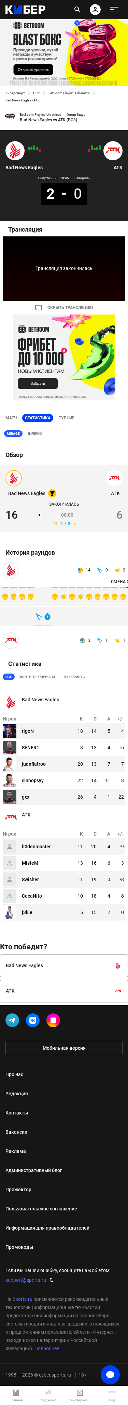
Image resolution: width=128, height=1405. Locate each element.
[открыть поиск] (77, 9)
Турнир (67, 418)
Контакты (16, 1113)
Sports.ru (22, 1299)
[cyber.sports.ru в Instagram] (54, 1021)
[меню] (114, 9)
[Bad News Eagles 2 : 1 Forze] (31, 148)
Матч (11, 418)
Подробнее (46, 1348)
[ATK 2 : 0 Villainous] (100, 147)
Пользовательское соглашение (41, 1208)
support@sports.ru (25, 1280)
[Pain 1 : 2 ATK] (97, 148)
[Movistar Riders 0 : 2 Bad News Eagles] (34, 147)
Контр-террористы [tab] (37, 677)
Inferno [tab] (35, 433)
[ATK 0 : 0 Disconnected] (95, 149)
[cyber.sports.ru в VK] (34, 1021)
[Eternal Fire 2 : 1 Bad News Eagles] (40, 150)
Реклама (15, 1151)
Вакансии (16, 1132)
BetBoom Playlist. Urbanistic (69, 93)
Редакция (16, 1093)
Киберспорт (15, 93)
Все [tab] (8, 677)
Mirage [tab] (13, 433)
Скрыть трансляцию (70, 307)
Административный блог (33, 1170)
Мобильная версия (64, 1048)
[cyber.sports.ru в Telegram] (13, 1021)
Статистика (38, 418)
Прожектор (18, 1189)
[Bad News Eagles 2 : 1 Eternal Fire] (37, 148)
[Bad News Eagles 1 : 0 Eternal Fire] (29, 148)
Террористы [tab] (74, 677)
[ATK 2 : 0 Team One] (92, 147)
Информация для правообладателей (47, 1228)
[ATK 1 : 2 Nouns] (89, 150)
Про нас (14, 1074)
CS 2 (36, 93)
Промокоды (19, 1247)
